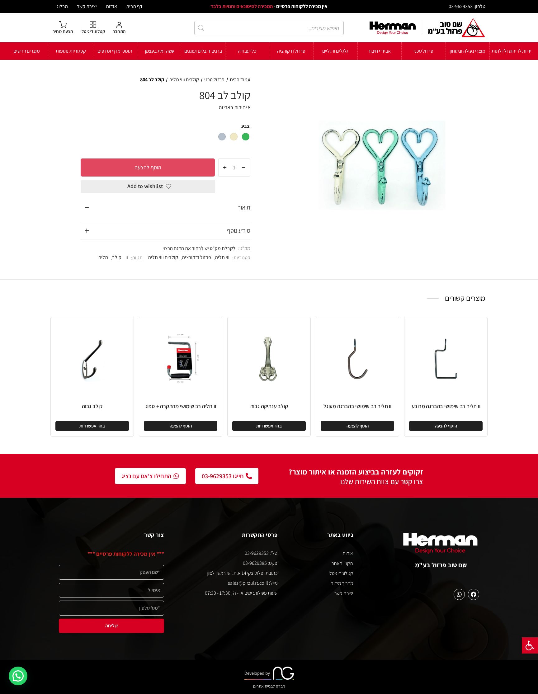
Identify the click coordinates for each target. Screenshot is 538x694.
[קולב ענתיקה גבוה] (269, 358)
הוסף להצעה (147, 167)
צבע (245, 126)
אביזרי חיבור (379, 51)
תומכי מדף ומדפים (114, 51)
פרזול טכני (423, 51)
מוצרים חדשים (26, 51)
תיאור (244, 207)
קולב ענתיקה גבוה (269, 406)
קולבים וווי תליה (184, 79)
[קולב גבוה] (92, 358)
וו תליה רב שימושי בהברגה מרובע (446, 406)
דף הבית (134, 6)
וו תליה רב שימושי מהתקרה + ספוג (180, 406)
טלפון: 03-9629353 (467, 6)
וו (126, 257)
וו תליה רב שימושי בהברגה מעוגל (357, 406)
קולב (116, 257)
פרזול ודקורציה (291, 51)
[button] (530, 645)
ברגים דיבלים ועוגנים (203, 51)
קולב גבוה (92, 406)
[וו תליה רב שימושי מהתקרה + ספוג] (180, 358)
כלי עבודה (247, 51)
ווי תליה (222, 257)
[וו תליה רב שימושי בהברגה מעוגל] (357, 358)
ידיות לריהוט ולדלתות (511, 51)
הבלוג (62, 6)
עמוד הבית (240, 79)
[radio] (245, 136)
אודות (111, 6)
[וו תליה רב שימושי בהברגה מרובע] (445, 358)
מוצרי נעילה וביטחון (467, 51)
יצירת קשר (87, 6)
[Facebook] (473, 594)
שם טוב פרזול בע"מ (441, 565)
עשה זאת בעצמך (159, 51)
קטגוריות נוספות (71, 51)
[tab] (165, 207)
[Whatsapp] (459, 594)
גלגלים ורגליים (335, 51)
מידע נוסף (238, 230)
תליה (103, 257)
